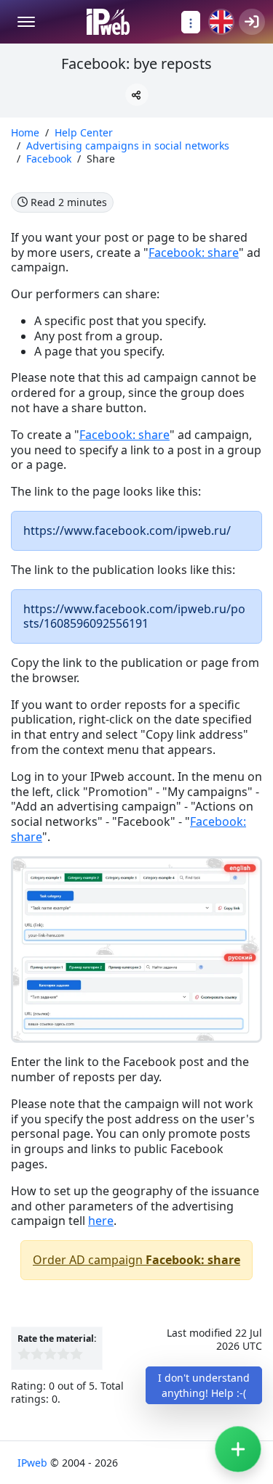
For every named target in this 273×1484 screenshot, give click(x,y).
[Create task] (238, 1449)
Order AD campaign (136, 1260)
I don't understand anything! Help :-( (204, 1385)
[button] (137, 94)
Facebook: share (194, 253)
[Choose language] (221, 22)
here (101, 1221)
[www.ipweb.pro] (108, 22)
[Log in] (252, 22)
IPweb (33, 1462)
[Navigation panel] (190, 22)
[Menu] (26, 22)
